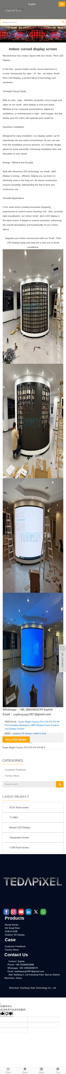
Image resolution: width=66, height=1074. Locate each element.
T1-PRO (13, 817)
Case (10, 939)
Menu (41, 1072)
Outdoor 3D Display (15, 934)
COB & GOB (11, 931)
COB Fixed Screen (19, 847)
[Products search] (63, 22)
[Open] (62, 658)
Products (14, 918)
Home (25, 1072)
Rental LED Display (19, 827)
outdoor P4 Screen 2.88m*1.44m (29, 733)
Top (58, 1072)
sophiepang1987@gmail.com (29, 971)
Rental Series (11, 924)
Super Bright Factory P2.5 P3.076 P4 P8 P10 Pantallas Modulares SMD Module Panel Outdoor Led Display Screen (32, 725)
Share (8, 1072)
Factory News (12, 775)
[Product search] (60, 784)
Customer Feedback (15, 769)
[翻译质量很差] (9, 1014)
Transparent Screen (19, 837)
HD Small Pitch (12, 928)
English (32, 4)
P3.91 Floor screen (19, 807)
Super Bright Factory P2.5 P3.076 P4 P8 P (23, 747)
